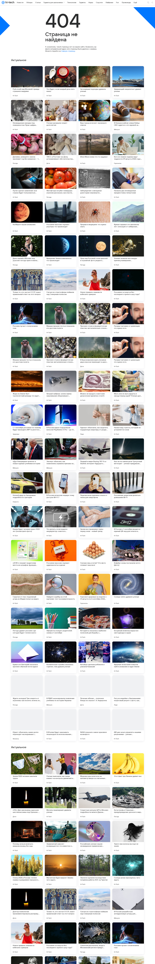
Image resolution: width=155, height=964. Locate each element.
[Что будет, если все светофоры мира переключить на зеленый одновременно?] (27, 826)
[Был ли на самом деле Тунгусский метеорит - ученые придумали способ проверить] (128, 454)
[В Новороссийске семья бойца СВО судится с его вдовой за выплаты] (128, 116)
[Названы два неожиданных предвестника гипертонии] (128, 183)
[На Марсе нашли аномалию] (27, 217)
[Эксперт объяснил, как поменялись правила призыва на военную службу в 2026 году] (60, 454)
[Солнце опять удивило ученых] (128, 590)
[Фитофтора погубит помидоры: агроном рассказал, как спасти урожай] (60, 183)
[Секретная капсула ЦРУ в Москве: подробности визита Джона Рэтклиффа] (94, 938)
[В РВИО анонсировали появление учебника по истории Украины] (60, 691)
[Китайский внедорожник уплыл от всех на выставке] (128, 759)
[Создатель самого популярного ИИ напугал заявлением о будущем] (27, 759)
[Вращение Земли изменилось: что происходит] (60, 251)
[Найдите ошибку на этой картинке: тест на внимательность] (60, 590)
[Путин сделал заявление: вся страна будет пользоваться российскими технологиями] (27, 183)
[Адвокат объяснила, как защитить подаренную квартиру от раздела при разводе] (94, 420)
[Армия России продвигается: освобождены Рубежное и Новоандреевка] (94, 860)
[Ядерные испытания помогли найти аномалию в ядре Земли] (128, 657)
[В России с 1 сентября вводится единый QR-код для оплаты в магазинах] (128, 522)
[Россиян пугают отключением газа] (27, 319)
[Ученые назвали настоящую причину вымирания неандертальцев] (128, 251)
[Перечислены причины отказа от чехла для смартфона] (94, 488)
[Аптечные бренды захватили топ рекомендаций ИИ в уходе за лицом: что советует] (94, 759)
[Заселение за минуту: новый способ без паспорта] (94, 826)
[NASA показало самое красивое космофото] (94, 725)
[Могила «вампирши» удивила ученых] (60, 938)
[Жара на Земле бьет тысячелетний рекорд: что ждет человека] (27, 386)
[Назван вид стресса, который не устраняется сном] (128, 420)
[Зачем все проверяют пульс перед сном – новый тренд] (94, 522)
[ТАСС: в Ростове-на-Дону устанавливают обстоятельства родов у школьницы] (60, 150)
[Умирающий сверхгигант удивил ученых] (128, 82)
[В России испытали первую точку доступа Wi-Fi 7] (60, 488)
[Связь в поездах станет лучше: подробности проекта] (27, 793)
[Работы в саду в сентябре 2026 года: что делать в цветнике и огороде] (60, 860)
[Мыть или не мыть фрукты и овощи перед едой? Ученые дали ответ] (128, 386)
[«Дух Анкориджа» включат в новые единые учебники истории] (27, 454)
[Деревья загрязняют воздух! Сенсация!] (128, 793)
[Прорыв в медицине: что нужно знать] (94, 217)
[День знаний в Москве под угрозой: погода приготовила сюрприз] (27, 251)
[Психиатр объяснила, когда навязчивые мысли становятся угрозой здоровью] (27, 860)
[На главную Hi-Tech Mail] (9, 2)
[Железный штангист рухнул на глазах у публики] (94, 793)
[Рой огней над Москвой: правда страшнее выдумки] (27, 82)
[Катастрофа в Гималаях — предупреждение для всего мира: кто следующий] (128, 938)
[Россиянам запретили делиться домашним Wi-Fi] (128, 488)
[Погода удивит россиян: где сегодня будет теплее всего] (27, 623)
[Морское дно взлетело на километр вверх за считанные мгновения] (94, 904)
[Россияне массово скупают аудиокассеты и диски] (60, 556)
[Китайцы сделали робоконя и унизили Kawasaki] (94, 657)
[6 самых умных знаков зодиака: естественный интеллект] (128, 860)
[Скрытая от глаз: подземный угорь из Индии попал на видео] (27, 590)
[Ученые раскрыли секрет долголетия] (60, 116)
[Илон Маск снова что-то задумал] (94, 150)
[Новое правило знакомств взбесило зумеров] (94, 285)
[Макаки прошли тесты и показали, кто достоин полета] (60, 319)
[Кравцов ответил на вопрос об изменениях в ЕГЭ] (60, 826)
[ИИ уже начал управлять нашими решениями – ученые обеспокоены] (128, 725)
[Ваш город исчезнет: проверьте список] (94, 116)
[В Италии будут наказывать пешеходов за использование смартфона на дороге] (60, 725)
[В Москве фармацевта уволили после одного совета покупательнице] (128, 826)
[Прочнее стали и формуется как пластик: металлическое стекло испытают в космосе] (94, 319)
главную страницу (68, 51)
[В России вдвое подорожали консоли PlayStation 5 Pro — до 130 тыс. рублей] (60, 420)
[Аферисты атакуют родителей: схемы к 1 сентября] (60, 623)
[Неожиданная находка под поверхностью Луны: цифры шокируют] (27, 116)
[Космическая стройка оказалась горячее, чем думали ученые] (60, 657)
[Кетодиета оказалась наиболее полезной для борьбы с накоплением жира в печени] (94, 623)
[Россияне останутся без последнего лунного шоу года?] (128, 285)
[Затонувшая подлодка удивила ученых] (94, 82)
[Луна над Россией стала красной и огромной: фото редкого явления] (94, 251)
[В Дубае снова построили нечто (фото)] (128, 556)
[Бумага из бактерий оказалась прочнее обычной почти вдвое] (27, 657)
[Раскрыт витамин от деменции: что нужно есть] (128, 319)
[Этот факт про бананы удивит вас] (128, 904)
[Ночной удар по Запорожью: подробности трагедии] (27, 488)
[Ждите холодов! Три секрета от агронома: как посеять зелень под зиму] (27, 691)
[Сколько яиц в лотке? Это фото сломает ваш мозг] (94, 556)
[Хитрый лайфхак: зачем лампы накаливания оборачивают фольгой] (60, 386)
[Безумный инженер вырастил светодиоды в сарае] (128, 623)
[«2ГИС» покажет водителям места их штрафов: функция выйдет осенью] (27, 556)
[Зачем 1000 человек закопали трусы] (27, 904)
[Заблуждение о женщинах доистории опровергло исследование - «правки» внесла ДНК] (94, 183)
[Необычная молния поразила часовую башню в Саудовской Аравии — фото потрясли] (60, 759)
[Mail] (3, 2)
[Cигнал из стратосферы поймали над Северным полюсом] (60, 285)
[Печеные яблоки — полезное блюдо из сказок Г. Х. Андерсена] (94, 691)
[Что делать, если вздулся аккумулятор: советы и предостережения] (60, 522)
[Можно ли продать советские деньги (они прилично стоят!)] (94, 386)
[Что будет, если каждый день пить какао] (60, 82)
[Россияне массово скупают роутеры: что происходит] (60, 217)
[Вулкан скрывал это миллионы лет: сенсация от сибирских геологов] (128, 217)
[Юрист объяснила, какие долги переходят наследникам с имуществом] (27, 725)
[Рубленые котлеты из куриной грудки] (60, 793)
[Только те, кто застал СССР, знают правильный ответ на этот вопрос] (27, 285)
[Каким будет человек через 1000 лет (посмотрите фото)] (27, 522)
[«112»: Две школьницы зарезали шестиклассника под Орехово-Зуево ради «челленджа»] (27, 938)
